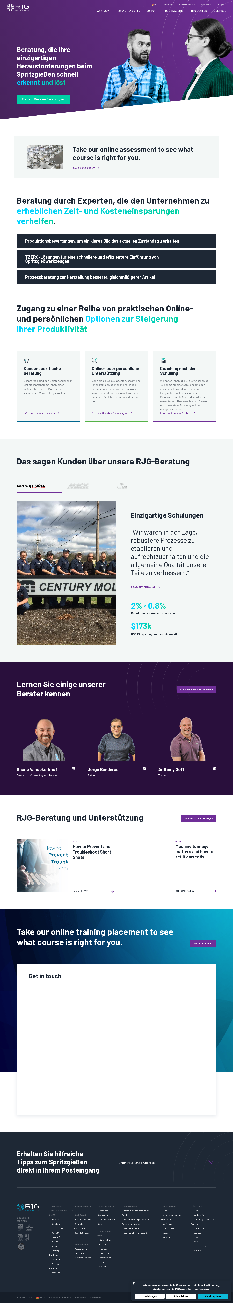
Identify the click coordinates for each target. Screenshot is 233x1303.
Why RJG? (103, 10)
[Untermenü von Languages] (44, 1297)
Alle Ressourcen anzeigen (199, 818)
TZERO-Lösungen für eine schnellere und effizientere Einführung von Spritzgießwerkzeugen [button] (92, 259)
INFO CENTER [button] (198, 10)
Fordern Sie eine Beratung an (43, 99)
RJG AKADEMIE (174, 10)
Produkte (168, 4)
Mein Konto (206, 4)
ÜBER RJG (220, 10)
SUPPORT (152, 10)
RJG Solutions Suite (128, 10)
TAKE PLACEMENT (203, 943)
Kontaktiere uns (187, 4)
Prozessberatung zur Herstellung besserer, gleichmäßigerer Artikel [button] (90, 277)
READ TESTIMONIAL (143, 587)
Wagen (221, 4)
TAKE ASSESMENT (83, 168)
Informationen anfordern (39, 413)
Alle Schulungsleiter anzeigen (196, 689)
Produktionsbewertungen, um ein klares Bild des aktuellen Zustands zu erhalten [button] (102, 241)
